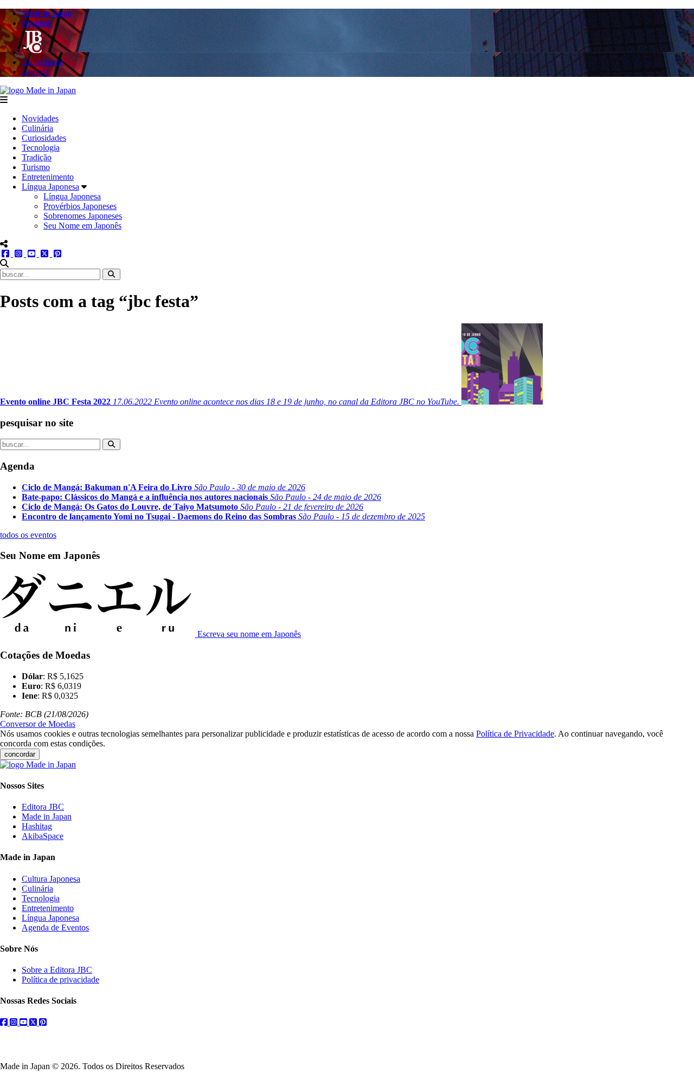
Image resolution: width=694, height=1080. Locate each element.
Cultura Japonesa (51, 878)
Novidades (40, 118)
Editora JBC (43, 806)
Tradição (37, 157)
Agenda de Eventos (55, 927)
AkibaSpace (42, 836)
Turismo (36, 167)
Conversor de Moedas (37, 723)
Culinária (37, 128)
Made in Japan (47, 816)
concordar (19, 754)
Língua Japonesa (50, 186)
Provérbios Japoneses (80, 206)
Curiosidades (44, 137)
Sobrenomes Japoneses (82, 215)
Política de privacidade (60, 979)
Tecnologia (41, 147)
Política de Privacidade (515, 733)
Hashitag (37, 826)
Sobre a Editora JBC (57, 969)
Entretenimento (48, 176)
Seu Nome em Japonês (82, 225)
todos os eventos (28, 534)
